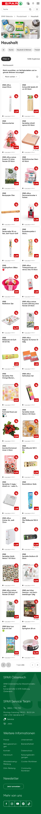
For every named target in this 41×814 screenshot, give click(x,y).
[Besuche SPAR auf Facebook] (6, 804)
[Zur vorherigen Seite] (8, 665)
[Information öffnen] (37, 77)
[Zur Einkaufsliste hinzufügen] (16, 96)
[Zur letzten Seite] (37, 665)
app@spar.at (18, 715)
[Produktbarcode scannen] (37, 9)
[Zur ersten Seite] (3, 665)
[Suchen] (30, 9)
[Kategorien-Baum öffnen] (3, 50)
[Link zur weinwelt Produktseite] (26, 564)
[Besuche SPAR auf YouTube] (17, 804)
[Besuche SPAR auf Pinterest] (23, 804)
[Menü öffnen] (38, 3)
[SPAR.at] (12, 3)
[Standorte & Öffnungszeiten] (33, 3)
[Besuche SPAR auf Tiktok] (29, 804)
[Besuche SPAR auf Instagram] (12, 804)
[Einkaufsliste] (28, 3)
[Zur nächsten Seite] (32, 665)
